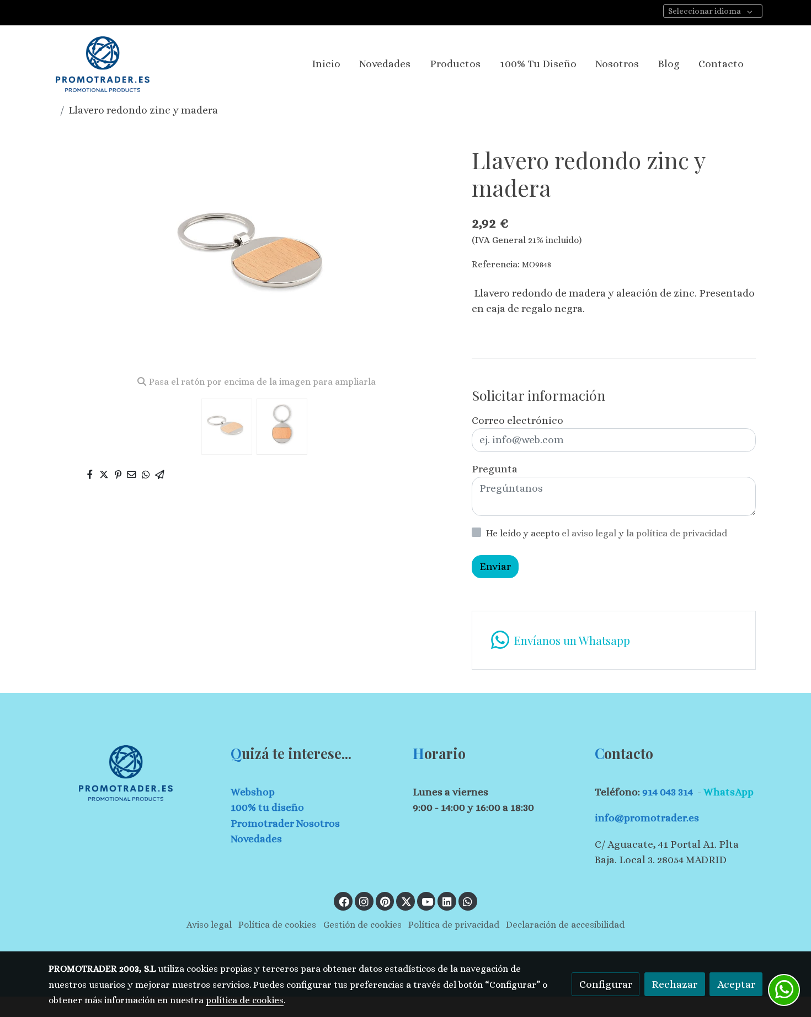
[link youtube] (427, 901)
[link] (102, 64)
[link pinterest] (385, 901)
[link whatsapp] (467, 901)
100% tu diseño (267, 807)
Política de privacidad (453, 924)
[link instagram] (364, 901)
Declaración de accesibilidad (565, 924)
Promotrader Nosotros (285, 823)
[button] (436, 256)
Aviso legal (209, 924)
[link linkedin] (446, 901)
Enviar (495, 566)
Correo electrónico (517, 420)
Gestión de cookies (362, 924)
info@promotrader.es (647, 818)
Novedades (256, 838)
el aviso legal (590, 533)
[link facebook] (344, 901)
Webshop (253, 792)
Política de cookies (277, 924)
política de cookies (245, 1000)
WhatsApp (728, 792)
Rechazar (674, 984)
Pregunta (494, 469)
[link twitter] (406, 901)
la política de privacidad (676, 533)
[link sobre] (132, 773)
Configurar (605, 984)
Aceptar (736, 984)
